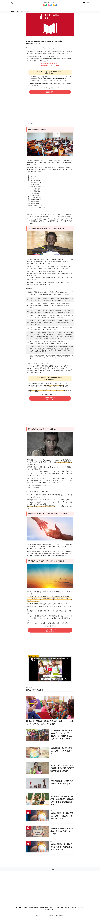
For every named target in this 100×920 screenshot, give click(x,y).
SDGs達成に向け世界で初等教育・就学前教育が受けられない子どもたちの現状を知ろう (62, 800)
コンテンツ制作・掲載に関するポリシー (65, 907)
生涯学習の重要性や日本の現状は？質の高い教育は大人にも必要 (62, 831)
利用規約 (25, 907)
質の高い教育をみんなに (25, 11)
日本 (51, 778)
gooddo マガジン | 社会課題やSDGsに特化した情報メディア (53, 915)
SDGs (18, 11)
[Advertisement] (50, 110)
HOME (13, 11)
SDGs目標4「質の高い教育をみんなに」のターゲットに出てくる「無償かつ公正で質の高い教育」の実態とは (61, 735)
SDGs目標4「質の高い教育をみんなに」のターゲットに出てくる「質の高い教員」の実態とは (49, 722)
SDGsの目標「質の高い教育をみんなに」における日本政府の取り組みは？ (61, 815)
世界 (51, 762)
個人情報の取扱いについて (47, 907)
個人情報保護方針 (33, 907)
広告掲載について (50, 909)
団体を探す (81, 907)
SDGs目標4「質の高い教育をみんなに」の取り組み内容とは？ (61, 750)
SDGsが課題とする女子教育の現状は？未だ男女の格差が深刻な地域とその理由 (62, 768)
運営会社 (18, 907)
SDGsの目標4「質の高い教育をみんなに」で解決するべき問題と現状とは (61, 847)
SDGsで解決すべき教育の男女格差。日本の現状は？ (61, 782)
